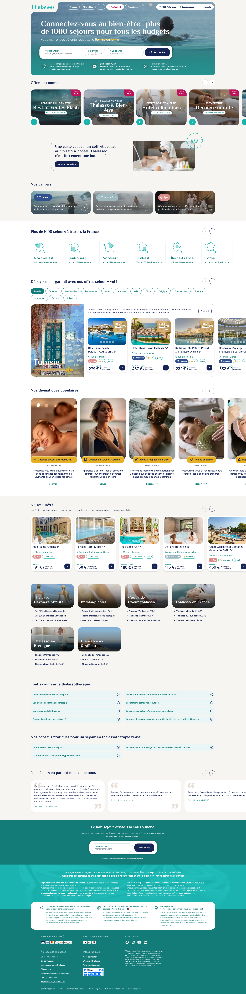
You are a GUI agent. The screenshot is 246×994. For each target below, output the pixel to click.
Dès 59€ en (50, 615)
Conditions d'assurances (75, 989)
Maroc (108, 291)
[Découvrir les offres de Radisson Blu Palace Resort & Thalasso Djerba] (209, 367)
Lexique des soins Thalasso (53, 965)
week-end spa (155, 885)
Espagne (53, 291)
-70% (97, 611)
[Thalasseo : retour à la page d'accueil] (42, 7)
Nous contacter (90, 957)
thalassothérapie (103, 893)
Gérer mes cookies (134, 989)
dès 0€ (189, 620)
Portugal (199, 291)
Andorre (122, 291)
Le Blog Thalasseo (49, 977)
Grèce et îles (181, 291)
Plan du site (46, 969)
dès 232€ (142, 611)
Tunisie (37, 291)
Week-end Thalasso (91, 961)
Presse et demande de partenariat (55, 973)
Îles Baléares (91, 291)
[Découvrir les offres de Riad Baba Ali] (154, 566)
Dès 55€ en (51, 620)
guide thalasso (133, 893)
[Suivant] (212, 281)
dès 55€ (144, 620)
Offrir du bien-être (67, 164)
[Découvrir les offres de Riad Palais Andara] (67, 566)
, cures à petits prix (98, 615)
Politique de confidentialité (114, 989)
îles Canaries (71, 291)
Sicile (148, 291)
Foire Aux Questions (91, 965)
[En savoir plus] (34, 122)
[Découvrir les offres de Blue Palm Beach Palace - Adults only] (122, 367)
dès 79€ (47, 654)
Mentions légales (95, 989)
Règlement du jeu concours (53, 981)
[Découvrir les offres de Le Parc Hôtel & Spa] (199, 566)
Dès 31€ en (50, 611)
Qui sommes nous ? (49, 957)
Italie (136, 291)
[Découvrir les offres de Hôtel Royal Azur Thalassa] (166, 367)
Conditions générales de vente (52, 989)
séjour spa (80, 882)
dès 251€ (141, 615)
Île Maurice (39, 298)
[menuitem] (73, 7)
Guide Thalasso (47, 961)
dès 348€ (49, 664)
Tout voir (205, 311)
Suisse (69, 298)
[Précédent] (205, 281)
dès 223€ (191, 615)
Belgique (163, 291)
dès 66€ (95, 664)
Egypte (55, 298)
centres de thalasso (111, 888)
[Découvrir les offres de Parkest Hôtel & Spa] (111, 566)
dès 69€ (189, 611)
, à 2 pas (95, 620)
